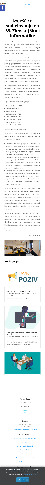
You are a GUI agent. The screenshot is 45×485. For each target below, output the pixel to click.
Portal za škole (25, 450)
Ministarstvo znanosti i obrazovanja (25, 438)
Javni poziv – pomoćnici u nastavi (20, 291)
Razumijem (22, 480)
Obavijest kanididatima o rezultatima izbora (22, 334)
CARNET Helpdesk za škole (25, 446)
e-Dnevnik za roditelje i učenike (25, 458)
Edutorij (25, 454)
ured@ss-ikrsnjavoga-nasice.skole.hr (25, 429)
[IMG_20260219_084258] (22, 255)
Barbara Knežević (14, 293)
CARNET (25, 442)
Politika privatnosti (25, 462)
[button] (2, 8)
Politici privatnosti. (30, 474)
